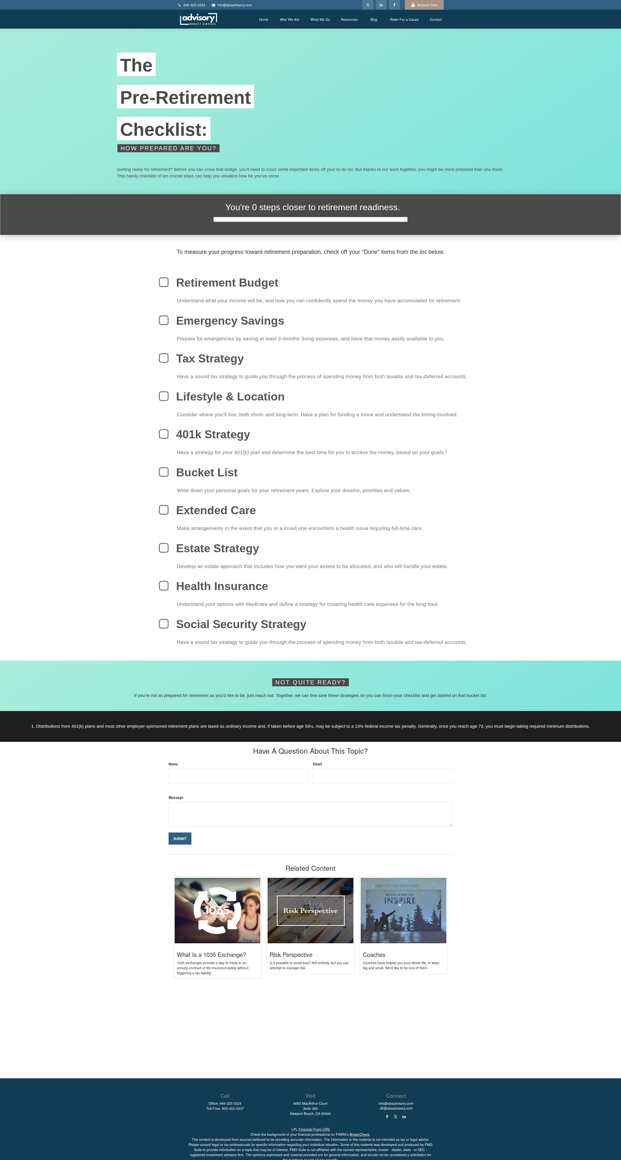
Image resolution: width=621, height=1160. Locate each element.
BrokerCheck (359, 1134)
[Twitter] (367, 5)
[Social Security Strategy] (164, 624)
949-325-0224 (194, 4)
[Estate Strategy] (164, 548)
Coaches (374, 954)
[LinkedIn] (381, 5)
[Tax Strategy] (164, 358)
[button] (264, 19)
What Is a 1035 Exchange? (211, 954)
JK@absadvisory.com (396, 1108)
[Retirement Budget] (164, 282)
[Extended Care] (164, 510)
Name (173, 763)
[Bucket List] (164, 472)
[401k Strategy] (164, 434)
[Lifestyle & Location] (164, 396)
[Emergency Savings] (164, 320)
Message (176, 797)
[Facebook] (394, 5)
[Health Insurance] (164, 586)
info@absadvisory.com (234, 4)
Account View (427, 4)
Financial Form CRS (314, 1129)
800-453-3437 (233, 1108)
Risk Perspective (291, 954)
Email (317, 763)
